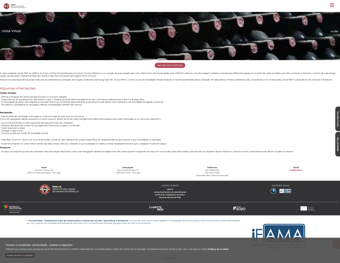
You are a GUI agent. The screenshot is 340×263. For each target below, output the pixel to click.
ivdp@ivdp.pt (296, 170)
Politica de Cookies (218, 249)
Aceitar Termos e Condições (20, 255)
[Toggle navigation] (332, 5)
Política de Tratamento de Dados (170, 195)
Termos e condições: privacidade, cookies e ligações (39, 245)
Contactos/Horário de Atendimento (170, 192)
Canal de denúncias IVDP (170, 197)
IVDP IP (170, 189)
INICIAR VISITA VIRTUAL (170, 65)
